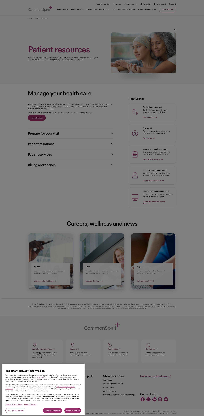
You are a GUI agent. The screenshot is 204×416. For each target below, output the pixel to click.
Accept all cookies (73, 411)
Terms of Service (30, 404)
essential (40, 377)
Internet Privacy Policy (13, 404)
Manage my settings (15, 411)
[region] (43, 389)
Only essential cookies (52, 411)
